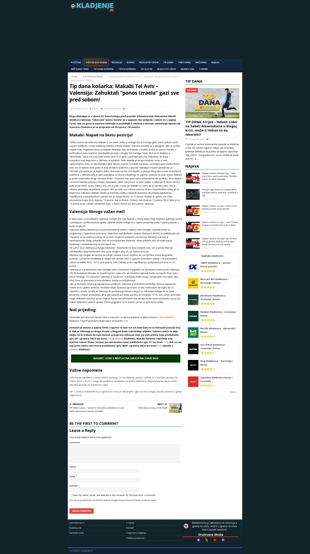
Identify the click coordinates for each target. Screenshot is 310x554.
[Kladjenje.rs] (93, 10)
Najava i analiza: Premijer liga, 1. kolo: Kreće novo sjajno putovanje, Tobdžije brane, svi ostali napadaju (219, 176)
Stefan (95, 108)
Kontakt (130, 527)
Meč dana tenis (80, 69)
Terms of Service (142, 500)
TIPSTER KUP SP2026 (96, 62)
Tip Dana (168, 62)
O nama (130, 522)
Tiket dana (184, 62)
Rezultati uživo (166, 69)
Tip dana (193, 81)
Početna (76, 62)
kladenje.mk (75, 527)
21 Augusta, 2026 (196, 139)
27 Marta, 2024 (81, 108)
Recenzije (117, 62)
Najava (215, 62)
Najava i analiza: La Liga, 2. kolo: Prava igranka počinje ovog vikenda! (219, 207)
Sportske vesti (76, 532)
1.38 (160, 317)
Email (72, 476)
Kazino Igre (187, 69)
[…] (194, 158)
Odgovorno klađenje (136, 532)
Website (73, 485)
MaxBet (169, 317)
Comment (74, 442)
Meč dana (201, 62)
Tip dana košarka (103, 69)
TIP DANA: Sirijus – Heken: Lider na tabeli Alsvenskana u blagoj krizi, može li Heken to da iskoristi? (211, 128)
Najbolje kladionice (212, 255)
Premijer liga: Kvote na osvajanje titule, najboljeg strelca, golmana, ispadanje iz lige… (220, 192)
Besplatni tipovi (148, 62)
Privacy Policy (124, 500)
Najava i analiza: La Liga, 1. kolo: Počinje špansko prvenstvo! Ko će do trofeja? (220, 224)
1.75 (165, 342)
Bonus (130, 62)
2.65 (159, 345)
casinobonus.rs (77, 522)
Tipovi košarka (127, 69)
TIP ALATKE (146, 69)
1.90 (109, 338)
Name (73, 466)
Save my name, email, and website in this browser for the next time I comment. (114, 495)
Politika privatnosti (135, 538)
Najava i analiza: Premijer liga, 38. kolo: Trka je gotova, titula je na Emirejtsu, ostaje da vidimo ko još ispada (219, 241)
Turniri (203, 69)
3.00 (125, 320)
